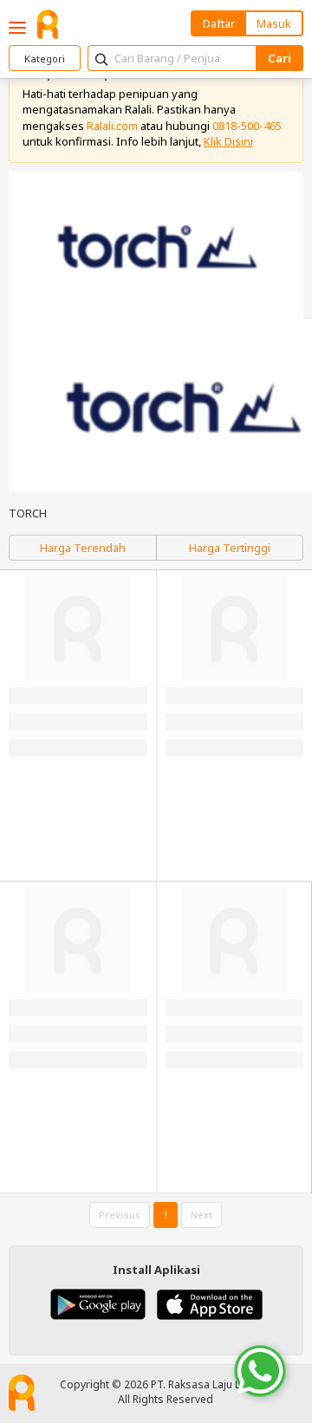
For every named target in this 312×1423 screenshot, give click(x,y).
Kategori (44, 58)
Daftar (219, 23)
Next (201, 1214)
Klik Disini (228, 141)
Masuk (274, 23)
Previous (119, 1214)
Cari (279, 58)
